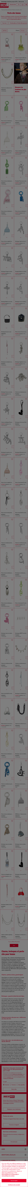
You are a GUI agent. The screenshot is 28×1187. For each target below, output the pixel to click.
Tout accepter (14, 1180)
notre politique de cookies (8, 1175)
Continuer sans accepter (14, 1184)
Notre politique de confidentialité (10, 1174)
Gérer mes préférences (7, 1172)
